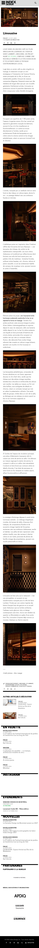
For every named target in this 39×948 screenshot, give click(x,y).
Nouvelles (6, 730)
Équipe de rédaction (12, 40)
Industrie (6, 747)
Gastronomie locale (13, 685)
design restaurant (12, 683)
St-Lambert (29, 683)
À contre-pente (8, 760)
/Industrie (13, 820)
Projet (5, 38)
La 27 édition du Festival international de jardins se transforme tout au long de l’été (20, 734)
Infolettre (31, 942)
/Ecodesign (14, 730)
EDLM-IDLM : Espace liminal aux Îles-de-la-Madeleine (25, 706)
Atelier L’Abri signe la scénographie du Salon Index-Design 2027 (19, 831)
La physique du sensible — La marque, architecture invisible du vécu (17, 751)
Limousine (22, 683)
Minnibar (6, 768)
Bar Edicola (21, 717)
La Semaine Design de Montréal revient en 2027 (20, 823)
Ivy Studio (12, 56)
